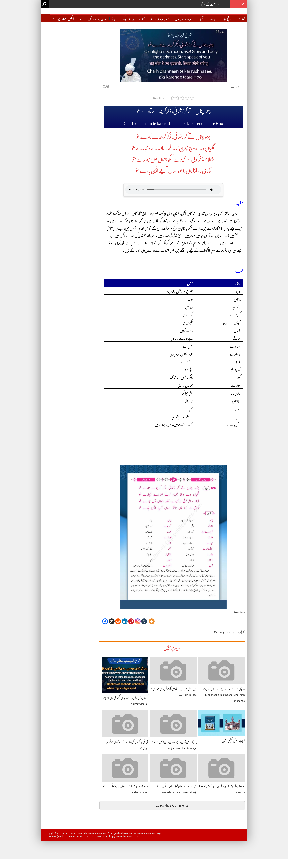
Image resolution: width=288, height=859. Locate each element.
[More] (152, 619)
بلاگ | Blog (128, 19)
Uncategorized (223, 632)
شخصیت (200, 19)
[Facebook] (105, 619)
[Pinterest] (131, 619)
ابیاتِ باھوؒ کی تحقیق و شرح (233, 740)
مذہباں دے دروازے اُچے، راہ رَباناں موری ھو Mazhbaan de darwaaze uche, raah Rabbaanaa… (224, 694)
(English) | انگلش (63, 19)
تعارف (241, 19)
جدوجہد (213, 19)
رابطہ (81, 19)
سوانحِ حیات (226, 19)
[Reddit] (118, 619)
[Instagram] (138, 619)
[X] (112, 619)
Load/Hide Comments (172, 805)
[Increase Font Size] (108, 86)
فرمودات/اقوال (183, 19)
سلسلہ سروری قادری (160, 19)
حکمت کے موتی (208, 4)
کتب (141, 19)
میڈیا (114, 19)
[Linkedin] (125, 619)
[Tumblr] (144, 619)
